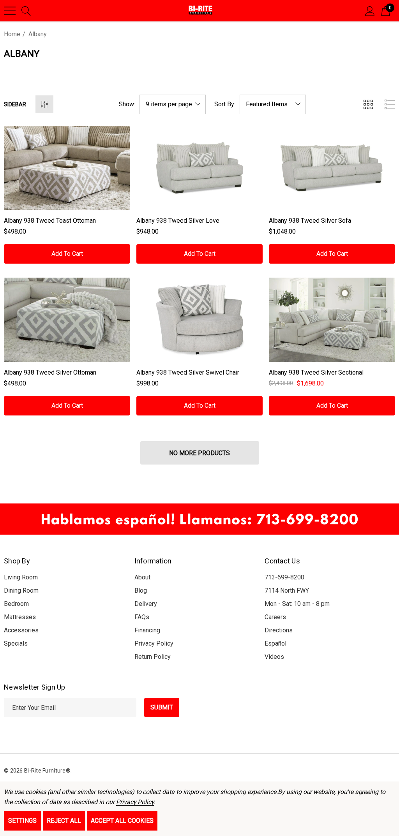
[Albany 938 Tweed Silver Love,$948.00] (199, 168)
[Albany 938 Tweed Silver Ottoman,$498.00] (67, 320)
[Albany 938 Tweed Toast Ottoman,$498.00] (67, 168)
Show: (127, 104)
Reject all (64, 820)
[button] (199, 519)
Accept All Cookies (122, 820)
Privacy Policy (135, 802)
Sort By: (224, 104)
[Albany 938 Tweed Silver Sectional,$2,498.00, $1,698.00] (332, 320)
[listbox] (273, 104)
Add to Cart (67, 253)
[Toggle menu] (10, 11)
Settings (22, 820)
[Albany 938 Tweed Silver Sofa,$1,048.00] (332, 168)
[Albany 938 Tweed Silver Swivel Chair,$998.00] (199, 320)
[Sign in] (370, 10)
